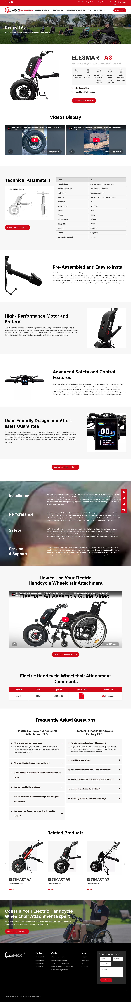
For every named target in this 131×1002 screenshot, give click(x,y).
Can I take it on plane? (79, 760)
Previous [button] (6, 864)
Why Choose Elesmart (59, 957)
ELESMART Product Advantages (62, 966)
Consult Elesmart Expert (16, 227)
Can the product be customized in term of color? (91, 779)
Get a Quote (119, 10)
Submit (106, 980)
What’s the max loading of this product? (87, 743)
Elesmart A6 (40, 966)
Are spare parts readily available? (84, 789)
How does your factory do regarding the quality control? (33, 813)
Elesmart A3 (40, 957)
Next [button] (125, 864)
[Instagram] (12, 2)
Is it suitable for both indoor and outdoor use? (89, 769)
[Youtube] (9, 2)
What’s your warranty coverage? (26, 743)
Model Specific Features (85, 92)
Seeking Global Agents (59, 960)
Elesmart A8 (40, 960)
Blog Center (102, 2)
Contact (85, 966)
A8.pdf (18, 696)
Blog (83, 963)
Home (84, 957)
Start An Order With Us (16, 931)
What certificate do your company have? (30, 763)
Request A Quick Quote (83, 101)
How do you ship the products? (26, 787)
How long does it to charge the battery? (87, 798)
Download (85, 960)
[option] (26, 864)
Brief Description (82, 88)
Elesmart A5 (40, 963)
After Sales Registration (86, 2)
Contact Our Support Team (64, 654)
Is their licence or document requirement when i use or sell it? (36, 775)
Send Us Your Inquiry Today (64, 467)
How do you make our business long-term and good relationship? (35, 799)
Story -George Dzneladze (60, 963)
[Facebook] (6, 2)
